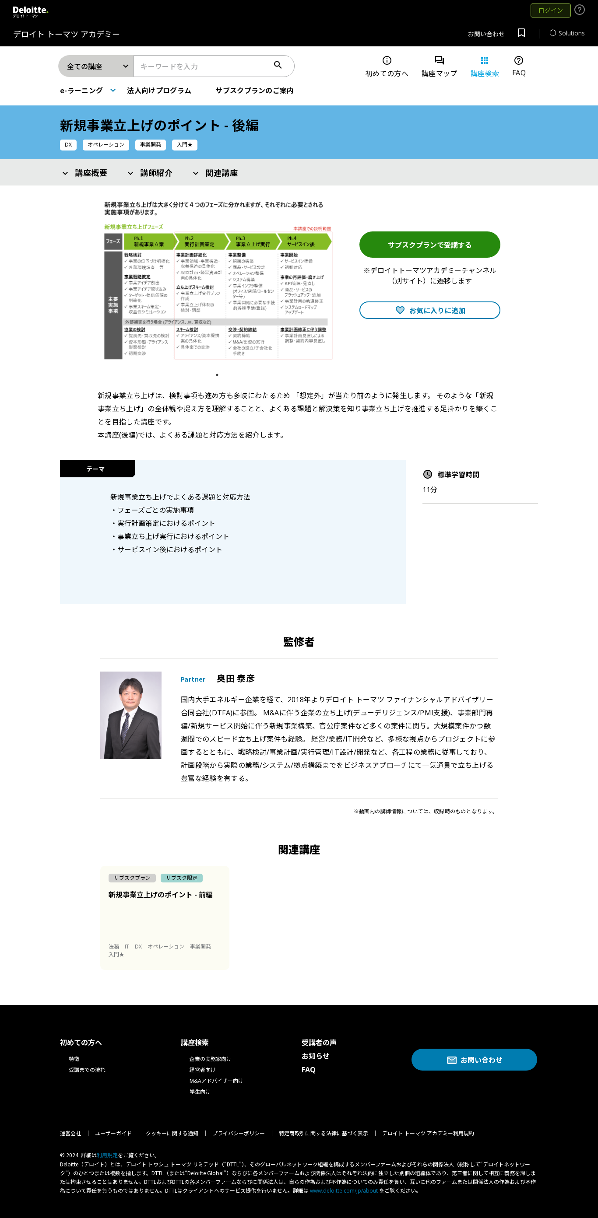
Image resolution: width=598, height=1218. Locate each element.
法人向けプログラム (159, 90)
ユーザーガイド (113, 1133)
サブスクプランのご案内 (254, 90)
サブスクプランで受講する (430, 244)
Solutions (572, 33)
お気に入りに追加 (437, 310)
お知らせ (316, 1056)
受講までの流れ (87, 1070)
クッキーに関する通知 (172, 1133)
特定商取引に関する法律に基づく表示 (323, 1133)
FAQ (519, 66)
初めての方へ (387, 66)
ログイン (550, 10)
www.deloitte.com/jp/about (344, 1190)
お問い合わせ (486, 34)
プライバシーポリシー (238, 1133)
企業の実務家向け (211, 1059)
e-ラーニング (81, 90)
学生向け (200, 1092)
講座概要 (91, 172)
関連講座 (221, 172)
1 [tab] (219, 375)
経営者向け (203, 1070)
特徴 (74, 1059)
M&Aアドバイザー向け (216, 1081)
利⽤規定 (107, 1155)
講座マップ (439, 66)
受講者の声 (319, 1042)
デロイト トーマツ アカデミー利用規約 (428, 1133)
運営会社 (70, 1133)
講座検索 (485, 66)
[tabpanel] (217, 281)
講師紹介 (156, 172)
